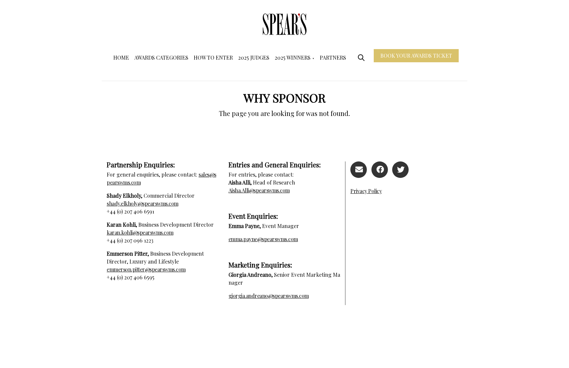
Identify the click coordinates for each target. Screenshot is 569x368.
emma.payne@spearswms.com (263, 239)
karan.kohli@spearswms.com (140, 232)
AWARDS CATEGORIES (161, 57)
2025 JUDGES (253, 57)
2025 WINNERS (293, 57)
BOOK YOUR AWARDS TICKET (416, 55)
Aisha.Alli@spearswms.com (259, 190)
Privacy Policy (366, 190)
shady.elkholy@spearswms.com (142, 203)
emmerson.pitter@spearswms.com (146, 269)
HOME (121, 57)
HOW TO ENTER (213, 57)
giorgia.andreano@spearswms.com (269, 295)
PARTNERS (333, 57)
